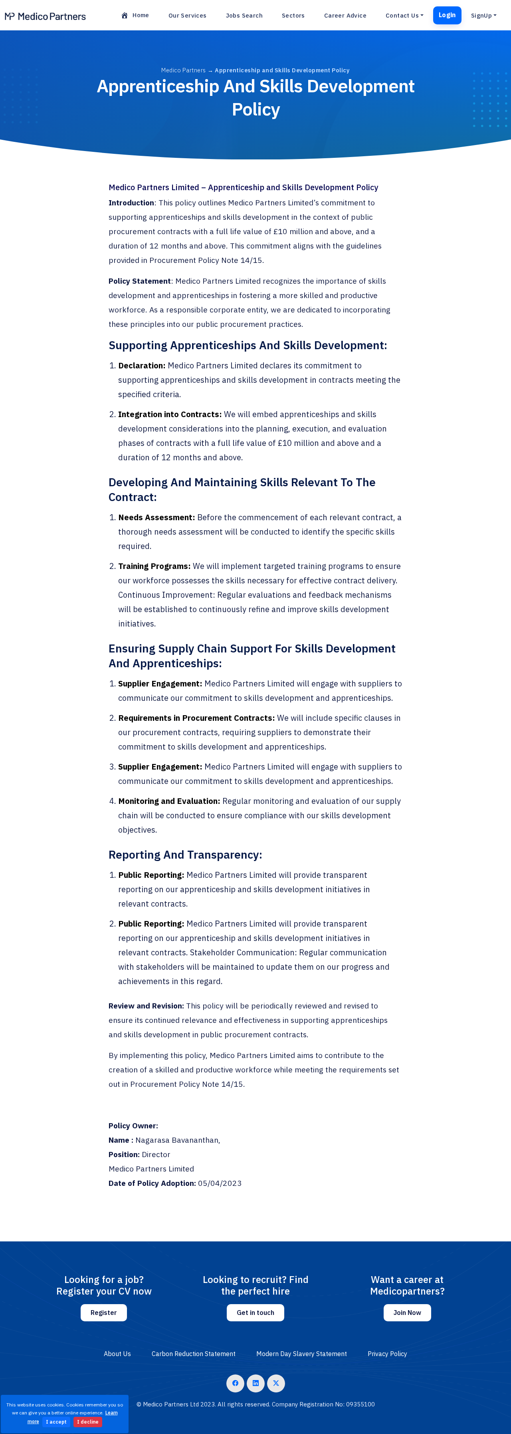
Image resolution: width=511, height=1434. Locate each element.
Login (447, 15)
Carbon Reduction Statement (194, 1354)
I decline (88, 1422)
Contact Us (402, 15)
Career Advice (345, 15)
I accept (56, 1422)
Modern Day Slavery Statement (301, 1354)
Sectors (293, 15)
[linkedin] (256, 1383)
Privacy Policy (387, 1354)
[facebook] (235, 1383)
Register (104, 1313)
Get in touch (255, 1313)
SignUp (481, 15)
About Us (117, 1354)
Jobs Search (244, 15)
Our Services (187, 15)
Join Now (407, 1313)
